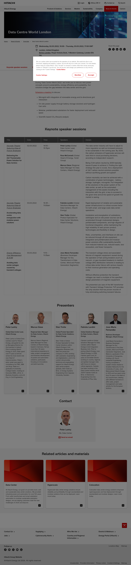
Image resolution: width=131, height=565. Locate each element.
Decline (78, 75)
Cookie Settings (41, 75)
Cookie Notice (60, 69)
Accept (91, 75)
